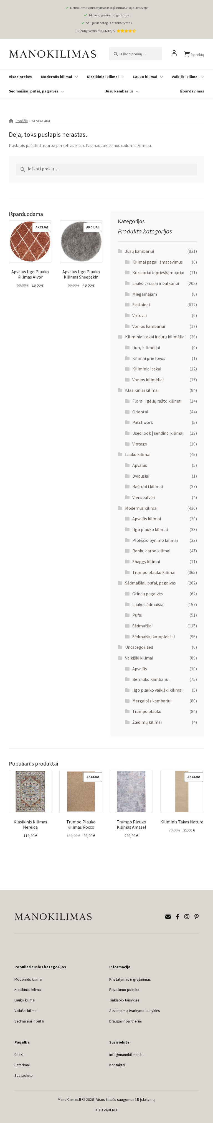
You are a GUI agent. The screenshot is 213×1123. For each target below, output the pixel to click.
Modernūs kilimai (56, 76)
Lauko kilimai (145, 76)
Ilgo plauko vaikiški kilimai (157, 690)
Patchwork (142, 422)
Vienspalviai (143, 497)
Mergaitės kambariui (151, 701)
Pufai (137, 615)
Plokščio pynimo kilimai (155, 540)
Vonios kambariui (148, 326)
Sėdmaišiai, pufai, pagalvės (33, 91)
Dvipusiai (140, 476)
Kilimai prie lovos (148, 358)
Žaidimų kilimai (147, 722)
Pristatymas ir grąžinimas (130, 979)
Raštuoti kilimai (147, 486)
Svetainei (141, 304)
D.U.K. (19, 1054)
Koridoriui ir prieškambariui (158, 272)
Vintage (139, 444)
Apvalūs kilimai (146, 518)
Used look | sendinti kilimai (157, 433)
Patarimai (22, 1064)
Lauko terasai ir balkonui (155, 283)
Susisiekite (23, 1075)
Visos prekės (20, 76)
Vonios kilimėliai (148, 379)
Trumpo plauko (146, 711)
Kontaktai (117, 1064)
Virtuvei (139, 315)
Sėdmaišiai (142, 626)
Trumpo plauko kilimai (153, 572)
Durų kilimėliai (146, 347)
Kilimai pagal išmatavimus (157, 262)
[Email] (168, 916)
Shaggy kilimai (146, 561)
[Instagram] (186, 916)
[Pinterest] (196, 916)
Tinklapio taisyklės (124, 1000)
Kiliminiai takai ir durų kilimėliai (155, 336)
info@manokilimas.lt (126, 1054)
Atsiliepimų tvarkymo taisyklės (134, 1010)
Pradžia (22, 120)
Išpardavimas (192, 91)
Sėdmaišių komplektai (153, 636)
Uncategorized (139, 647)
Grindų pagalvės (147, 593)
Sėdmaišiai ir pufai (29, 1021)
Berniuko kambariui (150, 679)
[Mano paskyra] (174, 54)
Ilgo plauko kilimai (150, 529)
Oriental (140, 411)
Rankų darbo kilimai (151, 550)
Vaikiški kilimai (185, 76)
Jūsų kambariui (119, 91)
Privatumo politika (124, 989)
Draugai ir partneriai (125, 1021)
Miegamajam (144, 294)
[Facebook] (177, 916)
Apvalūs (139, 465)
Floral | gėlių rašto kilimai (156, 401)
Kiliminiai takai (146, 369)
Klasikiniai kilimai (103, 76)
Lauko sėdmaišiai (148, 604)
